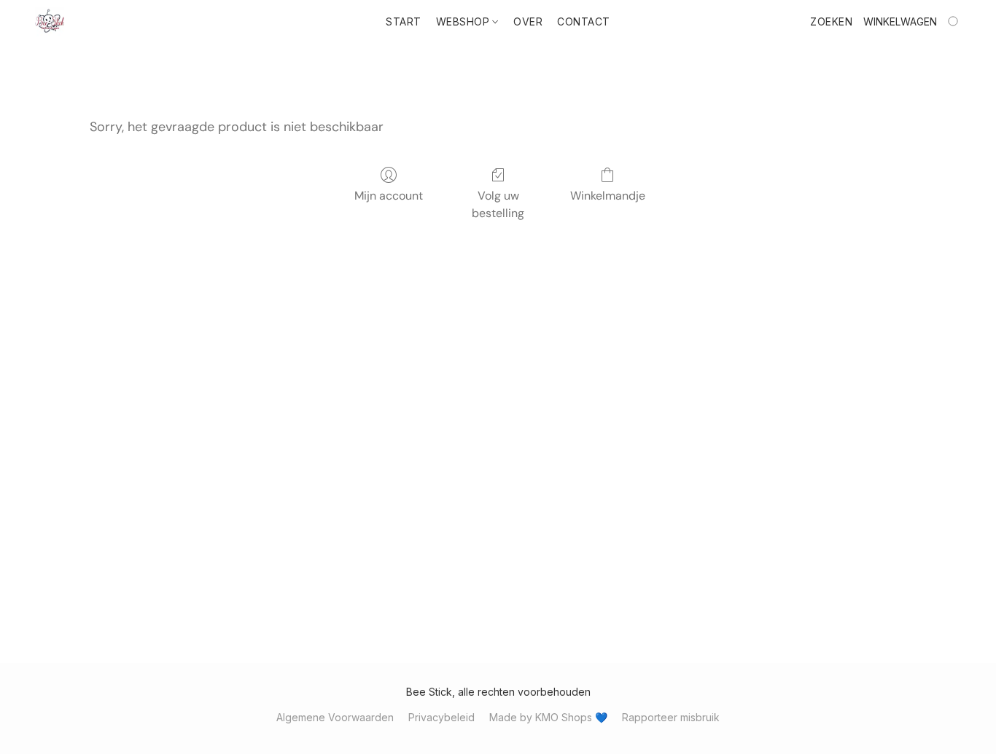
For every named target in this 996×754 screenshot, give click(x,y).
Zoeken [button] (831, 21)
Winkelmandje (607, 195)
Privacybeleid (441, 717)
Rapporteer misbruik (671, 717)
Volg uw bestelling (498, 204)
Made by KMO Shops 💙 (548, 717)
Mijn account (388, 195)
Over (527, 21)
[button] (49, 21)
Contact (583, 21)
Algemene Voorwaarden (335, 717)
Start (403, 21)
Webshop (464, 21)
